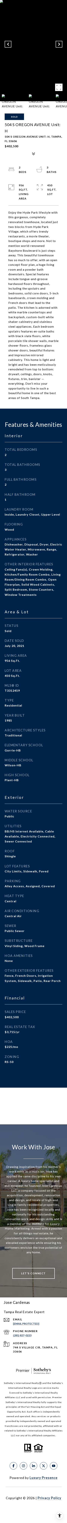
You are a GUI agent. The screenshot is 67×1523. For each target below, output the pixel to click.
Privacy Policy (49, 1498)
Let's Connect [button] (33, 1273)
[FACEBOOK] (13, 1466)
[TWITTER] (43, 1466)
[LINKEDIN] (33, 1466)
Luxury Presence (44, 1478)
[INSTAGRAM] (23, 1466)
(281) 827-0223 (22, 1335)
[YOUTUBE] (53, 1466)
